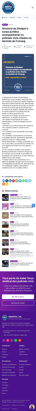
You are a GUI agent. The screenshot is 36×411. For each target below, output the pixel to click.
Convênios (5, 390)
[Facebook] (3, 180)
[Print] (3, 184)
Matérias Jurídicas (24, 349)
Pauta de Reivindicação (8, 367)
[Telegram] (26, 180)
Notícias (12, 17)
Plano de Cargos (6, 370)
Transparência (6, 405)
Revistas (21, 370)
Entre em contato (19, 303)
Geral (19, 17)
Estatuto (4, 357)
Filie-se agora (19, 297)
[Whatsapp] (23, 180)
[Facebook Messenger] (20, 180)
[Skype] (29, 180)
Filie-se (4, 393)
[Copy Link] (6, 184)
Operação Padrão (24, 375)
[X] (6, 180)
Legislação (22, 351)
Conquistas (5, 354)
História (4, 351)
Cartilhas (21, 367)
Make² (15, 408)
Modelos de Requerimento (9, 364)
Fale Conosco (6, 408)
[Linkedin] (10, 180)
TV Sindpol (5, 385)
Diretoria (4, 349)
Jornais (21, 372)
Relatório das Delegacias (9, 375)
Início (5, 17)
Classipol (4, 388)
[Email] (16, 180)
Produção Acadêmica (25, 364)
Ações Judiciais (23, 354)
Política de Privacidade (18, 405)
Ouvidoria (4, 382)
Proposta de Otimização (8, 372)
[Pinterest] (13, 180)
